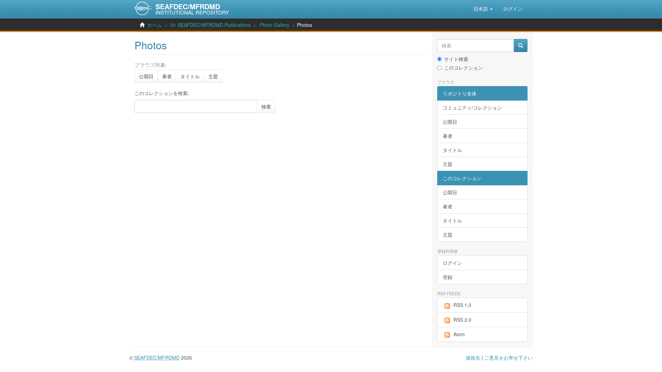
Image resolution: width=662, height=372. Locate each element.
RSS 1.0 (462, 304)
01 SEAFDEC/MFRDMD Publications (211, 24)
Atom (459, 334)
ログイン (452, 262)
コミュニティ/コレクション (472, 107)
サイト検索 (456, 58)
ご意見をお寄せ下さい (508, 357)
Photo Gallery (274, 24)
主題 (213, 76)
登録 (447, 276)
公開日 (146, 76)
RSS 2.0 (462, 319)
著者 (167, 76)
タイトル (190, 76)
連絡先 (473, 357)
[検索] (521, 45)
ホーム (154, 24)
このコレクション (463, 67)
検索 (266, 106)
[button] (483, 8)
